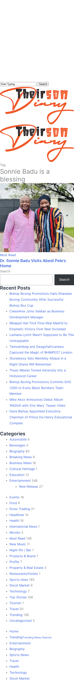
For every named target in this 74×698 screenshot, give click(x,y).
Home (13, 631)
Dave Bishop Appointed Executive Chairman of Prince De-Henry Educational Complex (40, 417)
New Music (17, 544)
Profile (14, 562)
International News (23, 526)
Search (43, 84)
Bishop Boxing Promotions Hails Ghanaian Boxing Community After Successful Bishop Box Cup (40, 299)
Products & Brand (22, 556)
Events (14, 497)
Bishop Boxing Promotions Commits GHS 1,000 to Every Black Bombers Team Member (40, 388)
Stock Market (19, 585)
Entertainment (20, 480)
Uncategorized (20, 621)
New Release (28, 486)
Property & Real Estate (26, 568)
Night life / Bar (20, 550)
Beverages (17, 445)
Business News (20, 463)
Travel (14, 609)
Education (16, 475)
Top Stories (18, 597)
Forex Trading (19, 509)
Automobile (18, 439)
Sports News (19, 655)
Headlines (16, 515)
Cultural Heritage (22, 469)
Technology (18, 591)
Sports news (18, 580)
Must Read (8, 255)
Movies (14, 532)
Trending (15, 615)
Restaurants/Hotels (23, 574)
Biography (17, 451)
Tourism (15, 603)
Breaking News (20, 457)
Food (13, 503)
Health (14, 521)
